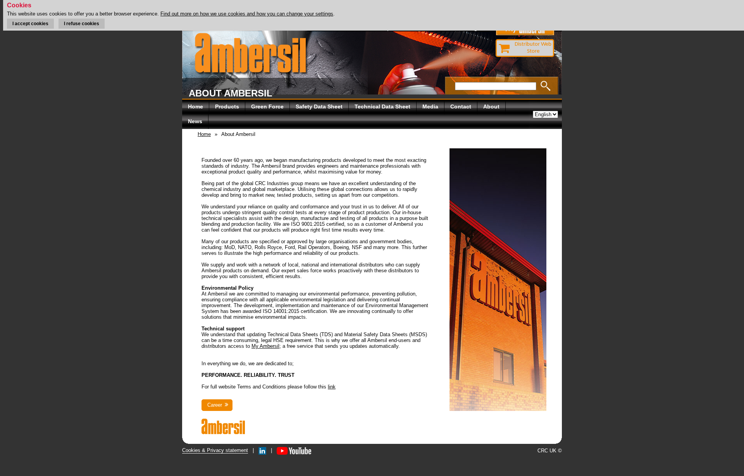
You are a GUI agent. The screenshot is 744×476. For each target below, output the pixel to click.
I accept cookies (30, 23)
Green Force (267, 106)
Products (227, 106)
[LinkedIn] (262, 450)
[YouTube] (294, 450)
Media (430, 106)
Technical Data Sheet (382, 106)
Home (195, 106)
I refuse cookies (81, 23)
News (195, 121)
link (332, 387)
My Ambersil (265, 346)
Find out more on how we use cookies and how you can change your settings (246, 14)
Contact (460, 106)
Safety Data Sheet (319, 106)
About (491, 106)
